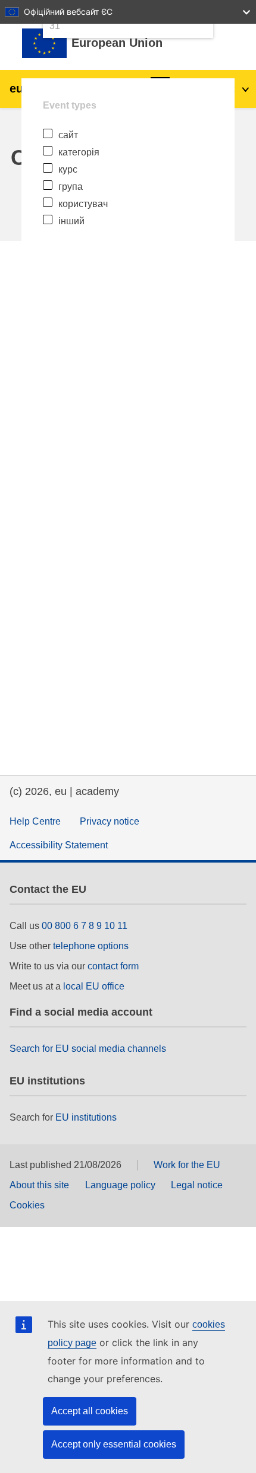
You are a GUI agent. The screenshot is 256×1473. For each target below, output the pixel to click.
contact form (113, 966)
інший (71, 221)
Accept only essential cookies (113, 1444)
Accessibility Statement (59, 845)
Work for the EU (187, 1165)
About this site (39, 1185)
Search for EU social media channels (88, 1048)
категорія (78, 152)
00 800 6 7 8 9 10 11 (84, 926)
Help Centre (35, 821)
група (70, 187)
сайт (68, 135)
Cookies (27, 1205)
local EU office (93, 986)
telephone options (91, 946)
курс (67, 169)
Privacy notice (109, 821)
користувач (83, 204)
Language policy (120, 1185)
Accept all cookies (89, 1411)
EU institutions (86, 1117)
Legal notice (197, 1185)
